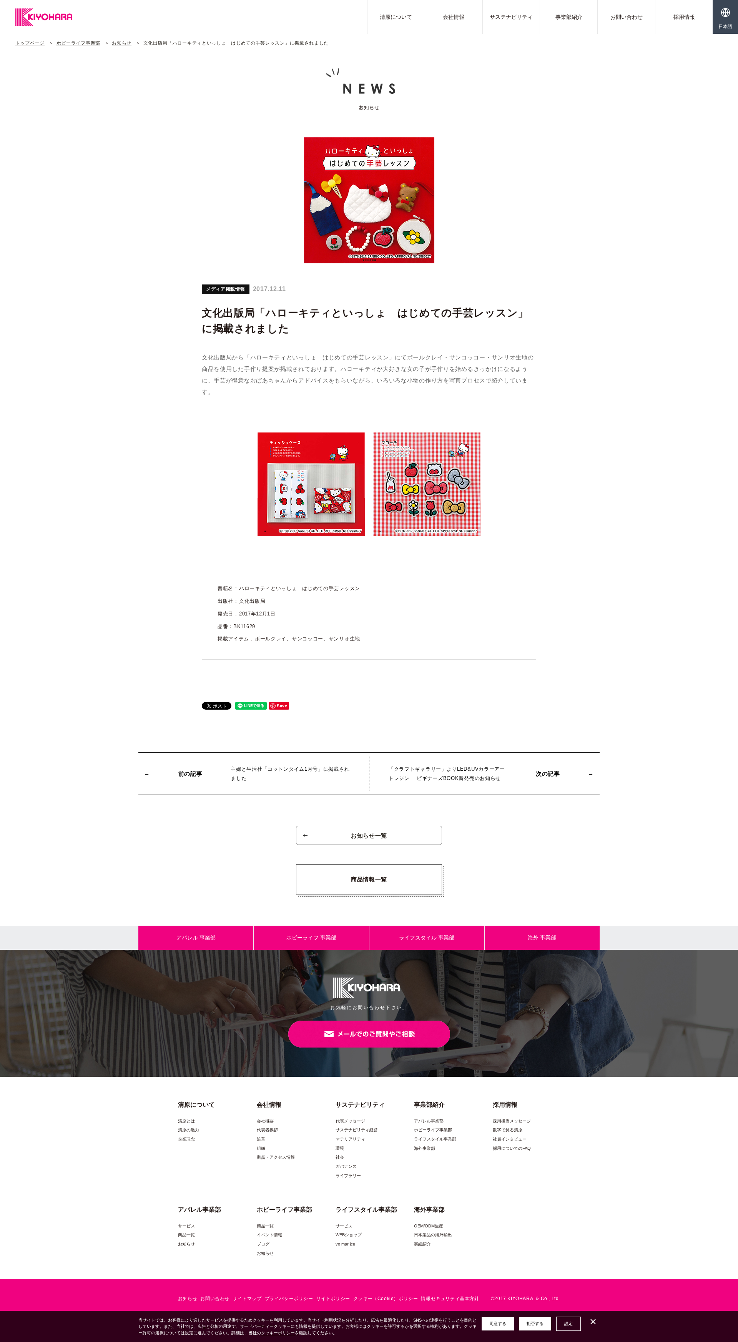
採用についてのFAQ (512, 1148)
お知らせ (121, 43)
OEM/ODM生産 (428, 1226)
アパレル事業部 (429, 1121)
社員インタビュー (510, 1139)
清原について (396, 17)
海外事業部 (424, 1148)
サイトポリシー (333, 1298)
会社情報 (453, 17)
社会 (340, 1157)
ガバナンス (346, 1166)
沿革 (261, 1139)
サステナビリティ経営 (357, 1129)
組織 (261, 1148)
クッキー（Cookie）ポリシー (385, 1298)
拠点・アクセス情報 (276, 1157)
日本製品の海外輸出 (433, 1234)
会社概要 (265, 1121)
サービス (186, 1226)
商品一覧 (186, 1234)
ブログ (263, 1244)
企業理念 (186, 1139)
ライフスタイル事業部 (435, 1139)
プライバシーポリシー (289, 1298)
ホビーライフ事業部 (78, 43)
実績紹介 (422, 1244)
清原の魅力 (188, 1129)
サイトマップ (247, 1298)
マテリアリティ (350, 1139)
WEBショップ (349, 1234)
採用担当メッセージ (512, 1121)
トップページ (30, 43)
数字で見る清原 (507, 1129)
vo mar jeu (345, 1244)
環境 (340, 1148)
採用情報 (684, 17)
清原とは (186, 1121)
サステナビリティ (511, 17)
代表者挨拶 (267, 1129)
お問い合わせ (626, 17)
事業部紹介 (568, 17)
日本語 (725, 26)
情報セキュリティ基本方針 (450, 1298)
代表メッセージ (350, 1121)
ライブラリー (348, 1175)
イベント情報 (269, 1234)
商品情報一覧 (369, 879)
